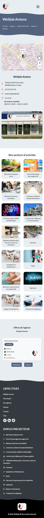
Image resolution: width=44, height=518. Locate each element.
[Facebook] (5, 420)
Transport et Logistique (14, 493)
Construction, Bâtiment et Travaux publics (20, 456)
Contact (6, 411)
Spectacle (9, 485)
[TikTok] (13, 420)
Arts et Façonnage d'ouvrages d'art (17, 439)
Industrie (9, 467)
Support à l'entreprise (12, 489)
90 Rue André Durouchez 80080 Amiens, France (14, 83)
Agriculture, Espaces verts (14, 435)
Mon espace (7, 398)
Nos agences (7, 403)
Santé (8, 476)
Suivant (28, 365)
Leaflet (12, 69)
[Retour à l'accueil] (8, 6)
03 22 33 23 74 (10, 89)
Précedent (16, 365)
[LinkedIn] (9, 420)
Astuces (5, 407)
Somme (33, 26)
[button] (24, 56)
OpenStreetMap (20, 69)
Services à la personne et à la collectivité (19, 480)
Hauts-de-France (23, 26)
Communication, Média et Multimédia (18, 452)
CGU (4, 416)
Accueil (5, 26)
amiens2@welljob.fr (12, 94)
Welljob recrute (8, 394)
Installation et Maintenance (15, 472)
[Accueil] (22, 506)
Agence (12, 26)
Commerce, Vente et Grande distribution (19, 448)
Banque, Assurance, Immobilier (16, 443)
